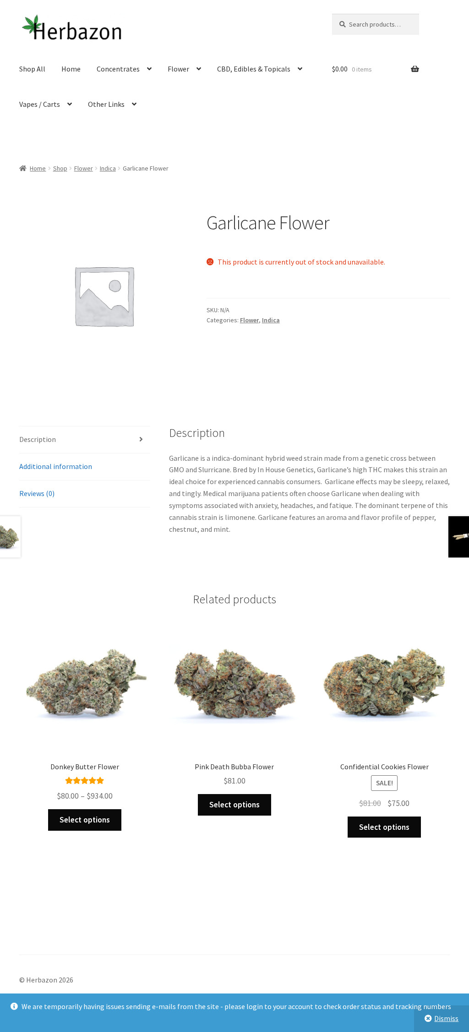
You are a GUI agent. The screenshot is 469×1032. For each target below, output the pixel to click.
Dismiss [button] (446, 1018)
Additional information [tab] (55, 466)
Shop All (32, 68)
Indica (108, 168)
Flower (178, 68)
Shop (60, 168)
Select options (85, 820)
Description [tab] (37, 439)
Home (71, 68)
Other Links (106, 104)
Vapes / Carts (39, 104)
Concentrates (118, 68)
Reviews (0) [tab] (37, 493)
